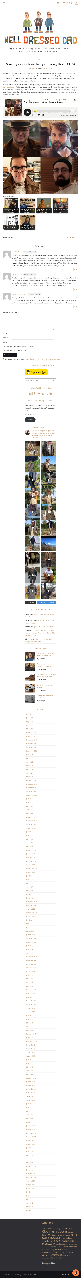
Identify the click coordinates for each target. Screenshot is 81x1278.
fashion (47, 1234)
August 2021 (30, 872)
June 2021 (29, 880)
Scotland (59, 1247)
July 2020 (29, 920)
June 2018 (29, 975)
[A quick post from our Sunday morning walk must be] (48, 528)
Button (68, 1228)
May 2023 (29, 806)
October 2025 (31, 747)
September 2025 (32, 751)
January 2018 (30, 993)
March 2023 (30, 813)
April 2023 (29, 810)
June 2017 (29, 1019)
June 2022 (29, 835)
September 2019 (32, 942)
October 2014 (31, 1137)
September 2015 (32, 1096)
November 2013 (31, 1177)
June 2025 (29, 755)
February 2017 (31, 1034)
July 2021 (29, 876)
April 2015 (29, 1115)
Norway (71, 1244)
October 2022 (31, 824)
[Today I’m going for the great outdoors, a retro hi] (48, 543)
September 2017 (32, 1008)
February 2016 (31, 1078)
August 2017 (30, 1012)
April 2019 (29, 953)
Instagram (56, 1237)
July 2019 (29, 946)
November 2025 (31, 744)
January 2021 (30, 898)
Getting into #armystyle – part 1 (45, 697)
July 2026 (29, 714)
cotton (57, 1232)
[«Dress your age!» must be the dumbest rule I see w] (48, 575)
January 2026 (30, 736)
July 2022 (29, 832)
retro (48, 1247)
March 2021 (30, 891)
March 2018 (30, 986)
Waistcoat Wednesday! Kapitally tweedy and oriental (44, 665)
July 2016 (29, 1060)
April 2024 (29, 773)
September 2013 (32, 1185)
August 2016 (30, 1056)
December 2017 (31, 997)
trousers (62, 1252)
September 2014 (32, 1140)
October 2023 (31, 791)
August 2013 (30, 1188)
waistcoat (56, 1255)
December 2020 (31, 902)
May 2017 (29, 1023)
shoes (44, 1249)
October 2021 (31, 865)
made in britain (69, 1241)
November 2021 (31, 861)
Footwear (55, 1235)
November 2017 (31, 1001)
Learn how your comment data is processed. (45, 359)
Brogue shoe (60, 1229)
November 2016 (31, 1045)
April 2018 (29, 982)
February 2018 (31, 990)
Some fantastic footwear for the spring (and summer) (46, 675)
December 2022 (31, 821)
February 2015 (31, 1122)
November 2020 (31, 905)
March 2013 (30, 1207)
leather (50, 1241)
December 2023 (31, 784)
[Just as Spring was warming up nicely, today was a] (32, 543)
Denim (64, 1231)
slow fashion (59, 1249)
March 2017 (30, 1030)
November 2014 (31, 1133)
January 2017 (30, 1038)
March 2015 (30, 1118)
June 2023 (29, 802)
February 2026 (31, 733)
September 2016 (32, 1052)
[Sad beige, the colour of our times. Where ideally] (32, 496)
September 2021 (32, 869)
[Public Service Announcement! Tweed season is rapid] (48, 512)
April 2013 (29, 1203)
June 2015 (29, 1107)
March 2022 (30, 846)
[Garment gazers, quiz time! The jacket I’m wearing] (32, 528)
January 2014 (30, 1170)
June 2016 (29, 1063)
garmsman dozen (64, 1235)
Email (5, 338)
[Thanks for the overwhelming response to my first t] (32, 575)
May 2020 (29, 924)
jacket (65, 1238)
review (53, 1247)
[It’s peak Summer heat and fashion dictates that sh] (48, 496)
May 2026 (29, 722)
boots (54, 1229)
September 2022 (32, 828)
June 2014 (29, 1152)
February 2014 (31, 1166)
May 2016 (29, 1067)
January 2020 (30, 935)
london (57, 1240)
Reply (75, 269)
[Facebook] (68, 237)
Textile (55, 1252)
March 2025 (30, 766)
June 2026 (29, 718)
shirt (71, 1247)
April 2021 (29, 887)
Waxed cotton (68, 1255)
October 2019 (31, 938)
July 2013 (29, 1192)
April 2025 (29, 762)
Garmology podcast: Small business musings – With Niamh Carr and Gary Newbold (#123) (40, 632)
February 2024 (31, 780)
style (65, 1249)
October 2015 (31, 1093)
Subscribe (30, 420)
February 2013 (31, 1210)
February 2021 (31, 894)
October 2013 (31, 1181)
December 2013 (31, 1174)
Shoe (75, 1247)
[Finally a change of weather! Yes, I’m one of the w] (32, 512)
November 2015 (31, 1089)
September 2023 (32, 795)
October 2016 (31, 1049)
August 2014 (30, 1144)
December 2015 (31, 1085)
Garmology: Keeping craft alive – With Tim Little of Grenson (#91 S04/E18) (45, 654)
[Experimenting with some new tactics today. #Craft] (48, 559)
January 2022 (30, 854)
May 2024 (29, 769)
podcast (44, 1247)
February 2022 (31, 850)
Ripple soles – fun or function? (43, 627)
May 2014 (29, 1155)
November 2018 (31, 960)
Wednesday (45, 1258)
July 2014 (29, 1148)
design (70, 1232)
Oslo (75, 1244)
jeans (44, 1241)
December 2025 (31, 740)
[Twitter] (70, 237)
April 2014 (29, 1159)
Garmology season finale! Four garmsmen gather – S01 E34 (40, 64)
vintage (46, 1254)
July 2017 (29, 1016)
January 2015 (30, 1126)
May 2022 (29, 839)
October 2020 (31, 909)
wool (51, 1258)
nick (32, 68)
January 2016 (30, 1082)
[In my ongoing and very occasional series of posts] (32, 559)
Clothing (48, 1231)
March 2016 (30, 1074)
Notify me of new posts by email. (16, 350)
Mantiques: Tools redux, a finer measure (46, 686)
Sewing (65, 1247)
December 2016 (31, 1041)
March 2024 (30, 777)
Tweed (70, 1252)
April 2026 (29, 725)
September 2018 (32, 968)
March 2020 (30, 931)
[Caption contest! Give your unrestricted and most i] (32, 448)
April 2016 (29, 1071)
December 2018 (31, 957)
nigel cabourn (61, 1244)
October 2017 (31, 1005)
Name (5, 333)
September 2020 (32, 913)
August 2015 (30, 1100)
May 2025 (29, 758)
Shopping (50, 1249)
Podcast (40, 59)
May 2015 (29, 1111)
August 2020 (30, 916)
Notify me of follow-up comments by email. (19, 346)
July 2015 (29, 1104)
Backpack (45, 1229)
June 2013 (29, 1196)
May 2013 (29, 1199)
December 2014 (31, 1129)
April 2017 (29, 1027)
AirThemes (33, 1275)
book (50, 1229)
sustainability (47, 1252)
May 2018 (29, 979)
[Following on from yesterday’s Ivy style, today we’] (48, 464)
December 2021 (31, 858)
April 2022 (29, 843)
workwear (58, 1258)
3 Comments (48, 68)
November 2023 (31, 788)
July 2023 (29, 799)
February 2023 (31, 817)
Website (5, 342)
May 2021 (29, 883)
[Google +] (73, 237)
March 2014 (30, 1163)
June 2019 (29, 949)
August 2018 (30, 971)
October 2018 (31, 964)
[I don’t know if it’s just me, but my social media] (48, 448)
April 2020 (29, 927)
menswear (48, 1243)
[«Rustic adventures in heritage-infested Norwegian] (48, 480)
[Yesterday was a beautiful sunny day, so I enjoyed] (48, 591)
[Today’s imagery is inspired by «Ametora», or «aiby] (32, 480)
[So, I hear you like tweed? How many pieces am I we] (32, 591)
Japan (70, 1238)
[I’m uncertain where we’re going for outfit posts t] (32, 464)
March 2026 (30, 729)
